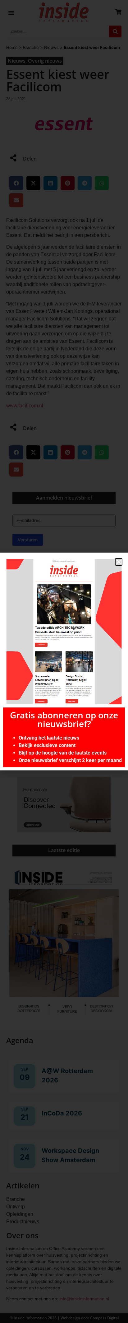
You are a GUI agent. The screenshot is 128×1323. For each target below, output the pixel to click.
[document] (64, 661)
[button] (119, 562)
